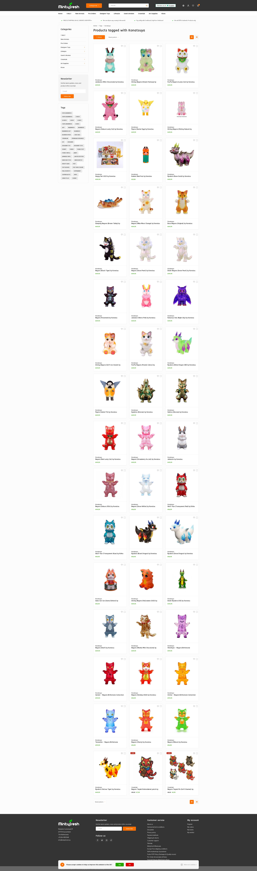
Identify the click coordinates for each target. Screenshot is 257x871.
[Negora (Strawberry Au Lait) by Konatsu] (146, 437)
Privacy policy (151, 832)
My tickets (190, 830)
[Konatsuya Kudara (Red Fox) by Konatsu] (146, 154)
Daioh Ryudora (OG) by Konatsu (179, 601)
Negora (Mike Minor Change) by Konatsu (145, 223)
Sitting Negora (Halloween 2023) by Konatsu (144, 601)
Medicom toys (66, 160)
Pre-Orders (92, 13)
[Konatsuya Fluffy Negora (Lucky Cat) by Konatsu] (182, 60)
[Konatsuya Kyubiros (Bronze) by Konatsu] (146, 390)
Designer (70, 142)
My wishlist (190, 832)
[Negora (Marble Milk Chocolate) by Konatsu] (146, 626)
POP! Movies (65, 167)
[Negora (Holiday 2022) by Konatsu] (146, 673)
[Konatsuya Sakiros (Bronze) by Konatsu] (182, 390)
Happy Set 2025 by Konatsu (105, 176)
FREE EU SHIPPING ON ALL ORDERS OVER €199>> (77, 20)
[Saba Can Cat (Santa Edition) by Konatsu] (109, 579)
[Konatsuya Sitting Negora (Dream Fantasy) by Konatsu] (146, 60)
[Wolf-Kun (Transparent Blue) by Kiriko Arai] (109, 532)
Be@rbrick (71, 127)
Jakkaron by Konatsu (175, 459)
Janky (75, 153)
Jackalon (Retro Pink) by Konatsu (143, 318)
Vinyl (75, 174)
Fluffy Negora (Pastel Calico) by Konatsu (143, 365)
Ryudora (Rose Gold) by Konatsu (179, 176)
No (130, 864)
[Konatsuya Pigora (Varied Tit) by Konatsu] (109, 390)
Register (190, 824)
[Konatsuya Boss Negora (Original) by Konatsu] (182, 202)
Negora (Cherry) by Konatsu (141, 742)
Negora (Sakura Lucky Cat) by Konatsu (109, 129)
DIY (63, 142)
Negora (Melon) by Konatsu (177, 742)
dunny (74, 178)
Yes (120, 864)
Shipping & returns (153, 838)
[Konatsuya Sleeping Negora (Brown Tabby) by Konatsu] (109, 202)
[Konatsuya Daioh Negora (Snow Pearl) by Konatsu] (182, 249)
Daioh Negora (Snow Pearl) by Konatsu (181, 270)
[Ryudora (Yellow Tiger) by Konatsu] (109, 767)
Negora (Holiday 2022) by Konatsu (143, 695)
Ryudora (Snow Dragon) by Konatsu (180, 553)
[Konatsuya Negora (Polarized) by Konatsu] (109, 296)
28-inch (64, 120)
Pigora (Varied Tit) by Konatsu (106, 412)
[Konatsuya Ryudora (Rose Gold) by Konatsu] (182, 154)
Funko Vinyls (66, 153)
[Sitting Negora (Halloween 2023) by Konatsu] (146, 579)
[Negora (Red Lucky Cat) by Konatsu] (109, 437)
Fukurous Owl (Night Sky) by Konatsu (181, 318)
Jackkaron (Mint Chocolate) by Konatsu (109, 82)
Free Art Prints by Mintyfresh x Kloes (158, 860)
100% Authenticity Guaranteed (156, 851)
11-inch (78, 116)
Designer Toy (66, 145)
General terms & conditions (155, 827)
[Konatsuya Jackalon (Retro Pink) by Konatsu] (146, 296)
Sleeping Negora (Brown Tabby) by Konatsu (107, 224)
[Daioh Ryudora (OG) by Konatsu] (182, 579)
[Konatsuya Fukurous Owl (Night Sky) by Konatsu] (182, 296)
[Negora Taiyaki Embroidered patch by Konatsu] (146, 767)
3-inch (72, 120)
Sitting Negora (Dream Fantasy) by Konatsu (143, 82)
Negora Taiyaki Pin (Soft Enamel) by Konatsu (181, 789)
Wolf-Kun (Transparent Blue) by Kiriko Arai (109, 554)
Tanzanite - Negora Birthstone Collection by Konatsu (106, 742)
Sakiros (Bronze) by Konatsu (178, 412)
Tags (100, 26)
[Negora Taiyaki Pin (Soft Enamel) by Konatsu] (182, 767)
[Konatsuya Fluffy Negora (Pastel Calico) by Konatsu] (146, 343)
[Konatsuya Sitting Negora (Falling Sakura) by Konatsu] (182, 107)
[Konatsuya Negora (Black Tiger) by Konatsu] (109, 249)
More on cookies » (190, 864)
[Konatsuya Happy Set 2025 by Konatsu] (109, 154)
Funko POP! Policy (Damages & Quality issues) (161, 854)
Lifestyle (117, 13)
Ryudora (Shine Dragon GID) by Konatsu (182, 365)
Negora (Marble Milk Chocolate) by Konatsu (143, 648)
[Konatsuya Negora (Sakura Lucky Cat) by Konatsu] (109, 107)
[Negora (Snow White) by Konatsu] (146, 485)
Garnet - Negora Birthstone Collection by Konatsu (109, 695)
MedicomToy (78, 160)
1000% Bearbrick (67, 116)
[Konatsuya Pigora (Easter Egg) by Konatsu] (146, 107)
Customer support (153, 840)
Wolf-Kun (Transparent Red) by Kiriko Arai (181, 506)
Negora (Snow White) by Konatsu (143, 506)
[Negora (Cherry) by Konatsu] (146, 720)
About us (150, 824)
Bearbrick (81, 127)
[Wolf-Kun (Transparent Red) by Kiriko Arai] (182, 485)
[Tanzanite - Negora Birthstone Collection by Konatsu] (109, 720)
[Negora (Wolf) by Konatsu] (109, 626)
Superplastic (66, 174)
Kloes (163, 13)
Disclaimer (150, 830)
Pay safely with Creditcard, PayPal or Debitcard (149, 20)
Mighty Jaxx (65, 163)
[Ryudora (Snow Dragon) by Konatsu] (182, 532)
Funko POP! (80, 149)
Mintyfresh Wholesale (154, 846)
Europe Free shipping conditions (157, 849)
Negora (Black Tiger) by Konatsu (107, 270)
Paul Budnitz (66, 171)
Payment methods (152, 835)
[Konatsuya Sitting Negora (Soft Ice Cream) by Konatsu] (109, 343)
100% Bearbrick (66, 113)
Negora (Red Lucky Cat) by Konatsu (108, 459)
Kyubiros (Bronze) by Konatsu (142, 412)
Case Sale (77, 134)
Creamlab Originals (78, 138)
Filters (100, 37)
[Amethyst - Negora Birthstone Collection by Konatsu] (182, 626)
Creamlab (141, 13)
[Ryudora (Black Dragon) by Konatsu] (146, 532)
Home (60, 13)
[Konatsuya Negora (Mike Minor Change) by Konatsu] (146, 202)
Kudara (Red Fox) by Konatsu (141, 176)
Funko (72, 149)
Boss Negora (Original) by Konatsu (180, 223)
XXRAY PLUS (65, 178)
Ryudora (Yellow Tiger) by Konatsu (107, 789)
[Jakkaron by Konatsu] (182, 437)
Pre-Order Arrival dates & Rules (157, 857)
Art (63, 127)
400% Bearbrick (67, 124)
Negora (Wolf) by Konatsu (104, 648)
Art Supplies (153, 13)
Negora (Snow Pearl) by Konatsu (143, 270)
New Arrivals (79, 13)
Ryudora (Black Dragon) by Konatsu (144, 553)
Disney (64, 149)
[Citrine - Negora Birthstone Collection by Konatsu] (182, 673)
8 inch (77, 124)
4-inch (79, 120)
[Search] (147, 6)
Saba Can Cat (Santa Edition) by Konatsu (106, 601)
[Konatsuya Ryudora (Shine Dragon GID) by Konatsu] (182, 343)
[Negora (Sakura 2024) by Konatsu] (109, 485)
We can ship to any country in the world (114, 20)
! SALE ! (68, 13)
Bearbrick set (66, 131)
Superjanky (77, 171)
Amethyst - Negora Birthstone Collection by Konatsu (179, 648)
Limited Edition (79, 156)
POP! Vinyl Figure (78, 167)
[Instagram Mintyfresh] (106, 840)
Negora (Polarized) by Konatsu (106, 318)
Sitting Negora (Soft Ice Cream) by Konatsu (107, 365)
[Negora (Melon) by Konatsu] (182, 720)
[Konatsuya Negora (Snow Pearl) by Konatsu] (146, 249)
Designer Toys (105, 13)
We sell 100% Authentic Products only (185, 20)
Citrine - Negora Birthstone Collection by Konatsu (182, 695)
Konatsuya (108, 26)
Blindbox (77, 131)
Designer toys (78, 145)
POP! (74, 163)
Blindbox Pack (66, 134)
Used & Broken (129, 13)
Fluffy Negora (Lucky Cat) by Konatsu (181, 82)
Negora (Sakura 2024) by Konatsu (107, 506)
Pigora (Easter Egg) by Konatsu (142, 129)
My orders (190, 827)
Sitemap (149, 843)
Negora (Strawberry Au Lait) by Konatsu (145, 459)
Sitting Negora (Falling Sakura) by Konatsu (180, 129)
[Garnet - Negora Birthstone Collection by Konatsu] (109, 673)
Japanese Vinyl (66, 156)
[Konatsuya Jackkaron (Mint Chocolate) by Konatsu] (109, 60)
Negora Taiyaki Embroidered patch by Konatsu (144, 789)
